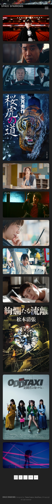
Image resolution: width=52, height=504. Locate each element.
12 (31, 477)
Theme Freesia (29, 497)
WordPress (38, 497)
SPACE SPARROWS (12, 6)
